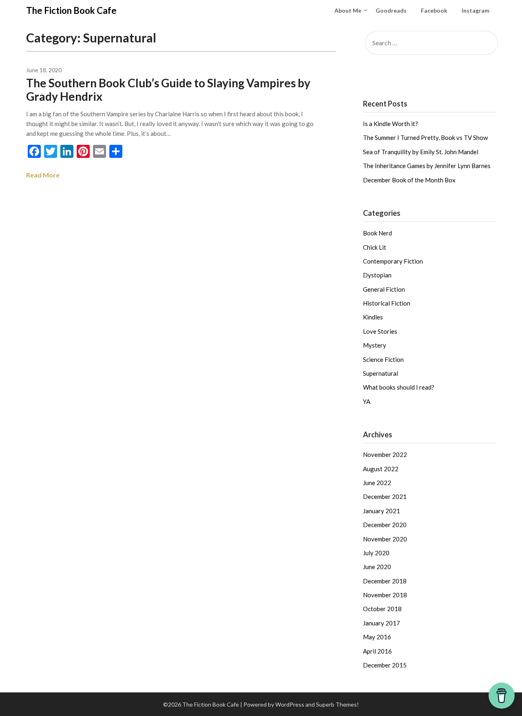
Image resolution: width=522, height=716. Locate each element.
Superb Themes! (337, 704)
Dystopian (377, 275)
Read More (43, 175)
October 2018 (382, 608)
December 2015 (385, 665)
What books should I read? (398, 387)
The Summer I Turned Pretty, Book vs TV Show (425, 137)
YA (366, 401)
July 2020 (376, 552)
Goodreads (391, 10)
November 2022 (385, 454)
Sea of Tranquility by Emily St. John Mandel (420, 151)
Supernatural (380, 373)
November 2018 (385, 595)
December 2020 (385, 524)
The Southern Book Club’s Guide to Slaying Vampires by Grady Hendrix (168, 89)
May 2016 (377, 637)
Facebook (434, 10)
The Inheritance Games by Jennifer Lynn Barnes (427, 165)
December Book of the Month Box (409, 180)
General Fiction (384, 289)
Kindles (373, 317)
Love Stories (380, 331)
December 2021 (385, 496)
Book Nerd (377, 233)
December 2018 (385, 581)
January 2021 (381, 510)
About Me (347, 10)
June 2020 (377, 566)
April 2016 (377, 651)
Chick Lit (374, 247)
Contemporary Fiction (393, 261)
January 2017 (381, 623)
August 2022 (380, 468)
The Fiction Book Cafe (71, 10)
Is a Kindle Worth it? (390, 123)
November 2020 (385, 539)
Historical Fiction (386, 303)
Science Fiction (383, 359)
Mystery (374, 345)
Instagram (475, 10)
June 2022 (377, 482)
